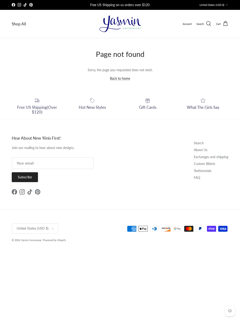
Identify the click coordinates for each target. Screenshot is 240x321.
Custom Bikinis (204, 164)
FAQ (197, 178)
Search (199, 143)
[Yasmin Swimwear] (120, 24)
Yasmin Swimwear (31, 240)
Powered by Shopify (54, 240)
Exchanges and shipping (211, 157)
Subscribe (25, 177)
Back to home (120, 78)
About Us (200, 150)
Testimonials (202, 171)
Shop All (19, 23)
